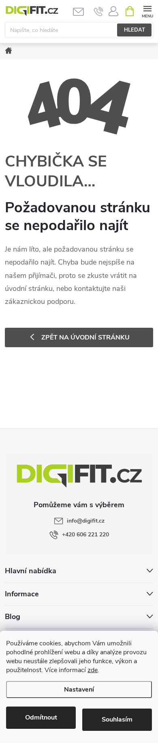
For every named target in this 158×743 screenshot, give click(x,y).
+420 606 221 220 (85, 534)
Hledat (134, 30)
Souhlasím (117, 719)
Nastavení (79, 689)
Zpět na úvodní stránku (85, 337)
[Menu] (147, 10)
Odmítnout (41, 717)
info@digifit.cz (86, 521)
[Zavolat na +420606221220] (99, 11)
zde (93, 670)
